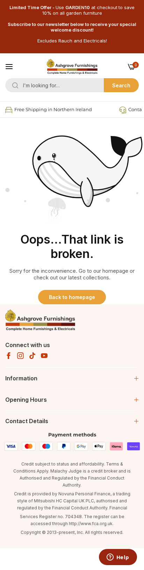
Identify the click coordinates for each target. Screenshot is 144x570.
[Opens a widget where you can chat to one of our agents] (118, 557)
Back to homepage (72, 297)
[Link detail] (8, 355)
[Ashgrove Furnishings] (72, 66)
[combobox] (72, 85)
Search (121, 85)
